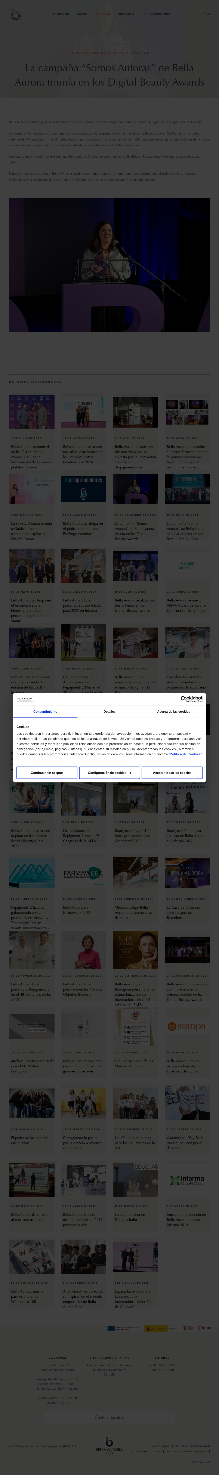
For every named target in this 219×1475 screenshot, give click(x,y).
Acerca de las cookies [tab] (173, 711)
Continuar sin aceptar (47, 772)
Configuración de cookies (107, 772)
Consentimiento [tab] (45, 711)
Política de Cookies (185, 754)
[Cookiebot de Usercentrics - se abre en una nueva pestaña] (184, 699)
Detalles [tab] (110, 711)
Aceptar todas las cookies (172, 772)
